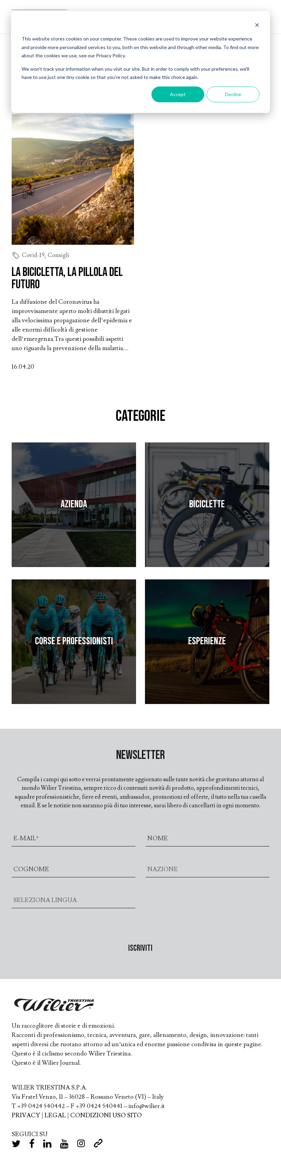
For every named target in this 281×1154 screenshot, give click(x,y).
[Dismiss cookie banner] (257, 26)
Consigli (58, 255)
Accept (178, 94)
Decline (233, 94)
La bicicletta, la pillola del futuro (67, 278)
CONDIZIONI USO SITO (106, 1115)
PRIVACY (26, 1115)
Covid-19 (33, 255)
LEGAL (55, 1115)
